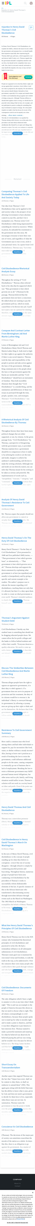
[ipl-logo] (8, 4)
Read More (17, 252)
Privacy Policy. (21, 1219)
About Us (17, 1183)
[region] (17, 1208)
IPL (2, 8)
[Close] (33, 1192)
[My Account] (32, 3)
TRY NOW (28, 77)
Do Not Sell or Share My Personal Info (17, 1222)
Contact (17, 1186)
